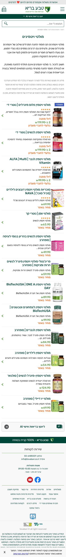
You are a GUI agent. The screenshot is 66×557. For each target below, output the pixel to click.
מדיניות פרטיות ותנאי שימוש (22, 494)
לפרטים (33, 115)
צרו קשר (24, 489)
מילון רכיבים (32, 503)
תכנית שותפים (19, 498)
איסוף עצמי (53, 494)
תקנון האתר (41, 494)
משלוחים (57, 489)
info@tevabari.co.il (30, 459)
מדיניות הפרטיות (20, 553)
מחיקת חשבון (13, 489)
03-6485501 (30, 456)
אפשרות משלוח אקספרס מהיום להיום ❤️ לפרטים (33, 2)
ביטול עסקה (34, 508)
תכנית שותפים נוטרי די (48, 503)
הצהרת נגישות (50, 498)
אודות (48, 489)
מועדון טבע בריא (34, 498)
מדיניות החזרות (37, 489)
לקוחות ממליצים (17, 503)
